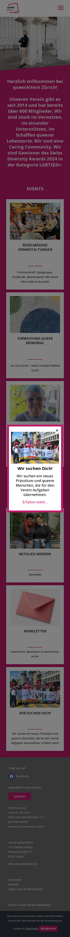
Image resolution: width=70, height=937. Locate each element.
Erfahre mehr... (35, 502)
